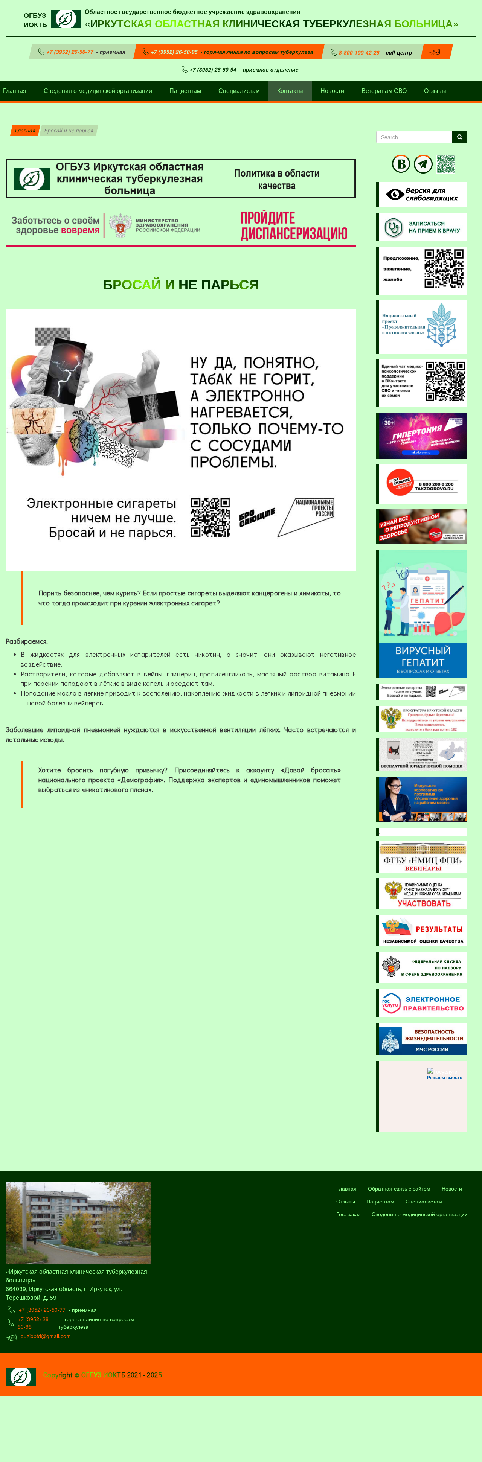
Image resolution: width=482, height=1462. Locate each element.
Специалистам (239, 90)
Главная (25, 130)
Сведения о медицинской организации (98, 90)
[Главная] (68, 18)
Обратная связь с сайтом (399, 1188)
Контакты (290, 90)
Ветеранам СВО (384, 90)
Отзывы (435, 90)
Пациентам (185, 90)
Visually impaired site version (420, 194)
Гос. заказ (348, 1214)
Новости (332, 90)
